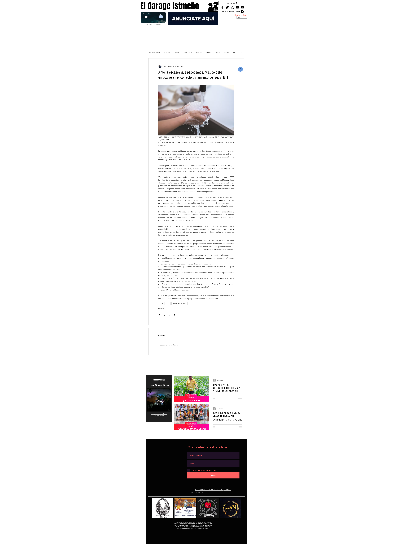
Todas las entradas (154, 52)
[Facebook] (222, 7)
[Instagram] (232, 7)
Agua (161, 304)
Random (176, 52)
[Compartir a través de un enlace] (174, 315)
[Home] (240, 69)
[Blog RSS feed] (242, 11)
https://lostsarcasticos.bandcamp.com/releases (159, 414)
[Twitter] (227, 7)
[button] (241, 52)
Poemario (199, 52)
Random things (187, 52)
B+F (168, 304)
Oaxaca (226, 52)
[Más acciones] (233, 66)
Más (234, 52)
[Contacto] (242, 7)
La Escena (167, 52)
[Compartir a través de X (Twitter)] (164, 315)
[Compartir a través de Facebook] (159, 315)
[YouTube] (237, 7)
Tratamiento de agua (179, 304)
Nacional (208, 52)
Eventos (217, 52)
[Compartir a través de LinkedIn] (169, 315)
